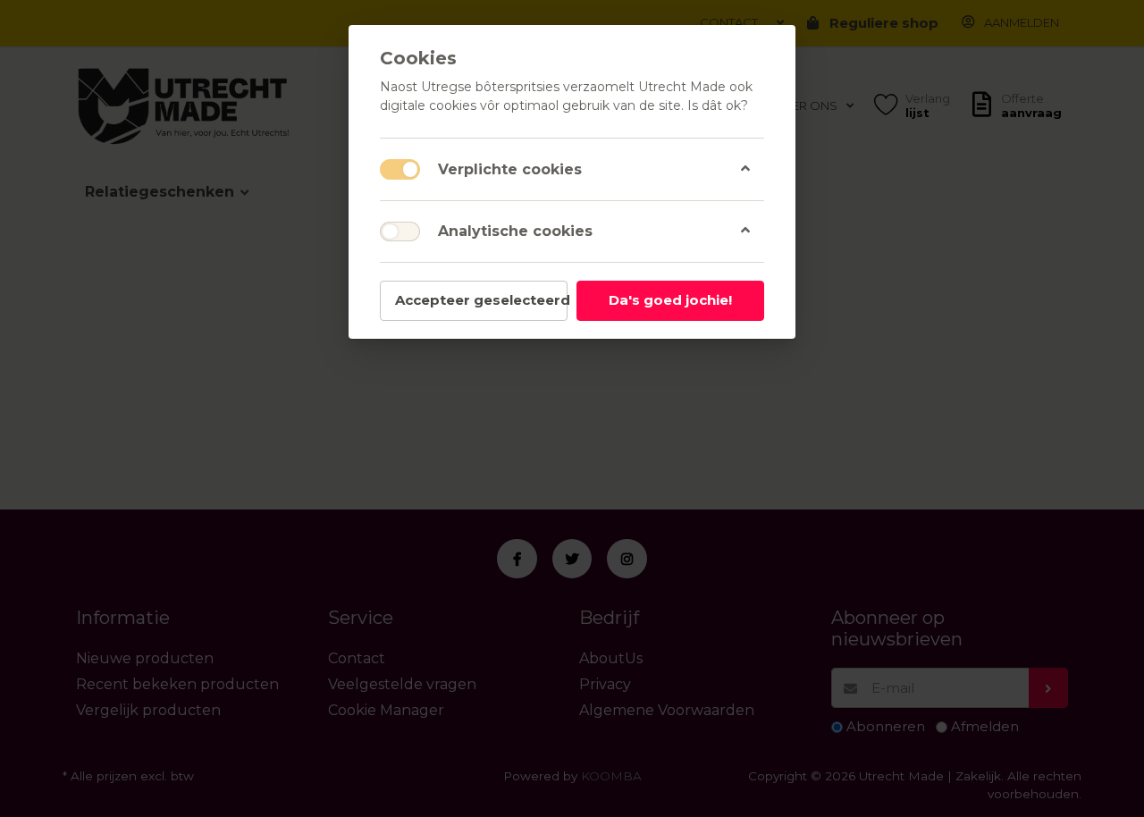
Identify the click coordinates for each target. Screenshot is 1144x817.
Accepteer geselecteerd (481, 299)
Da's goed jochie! (670, 299)
